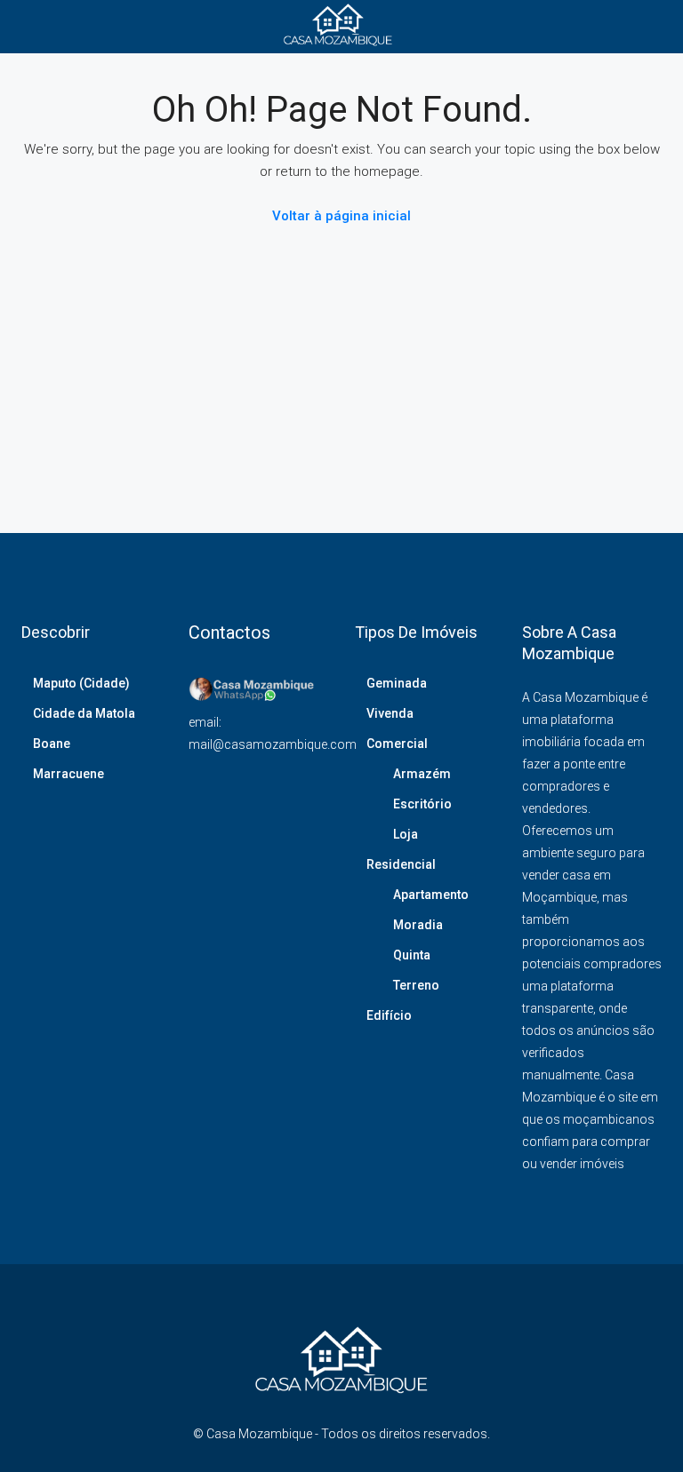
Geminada (396, 683)
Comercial (397, 743)
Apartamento (431, 894)
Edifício (389, 1015)
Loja (405, 834)
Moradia (418, 925)
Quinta (411, 955)
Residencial (401, 864)
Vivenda (390, 713)
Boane (51, 743)
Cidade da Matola (84, 713)
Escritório (422, 804)
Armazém (422, 774)
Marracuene (68, 774)
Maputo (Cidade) (81, 683)
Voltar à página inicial (341, 216)
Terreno (416, 985)
